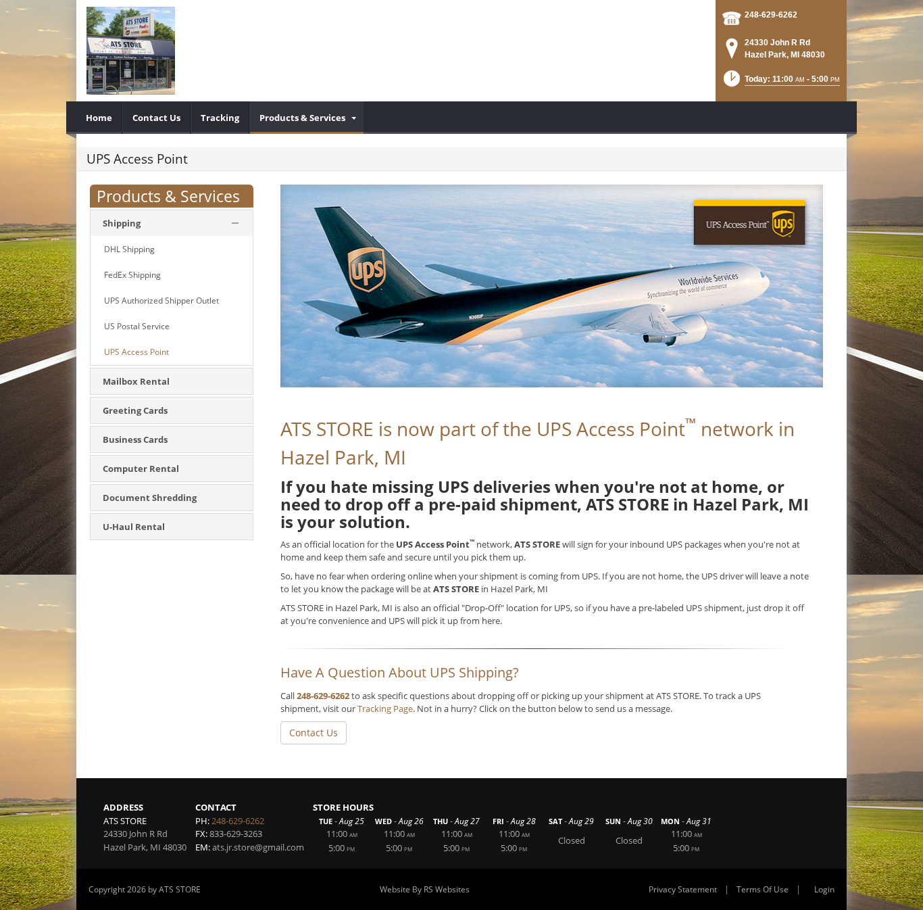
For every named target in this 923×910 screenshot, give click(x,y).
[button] (780, 82)
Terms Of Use (763, 889)
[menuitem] (99, 117)
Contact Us (313, 732)
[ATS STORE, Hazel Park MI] (130, 51)
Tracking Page (385, 708)
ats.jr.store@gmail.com (258, 847)
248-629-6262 (771, 15)
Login (824, 889)
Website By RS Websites (425, 889)
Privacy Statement (683, 889)
